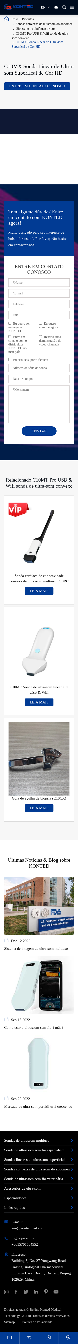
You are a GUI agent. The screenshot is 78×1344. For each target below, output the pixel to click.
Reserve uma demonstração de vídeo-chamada (50, 340)
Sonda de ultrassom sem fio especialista (34, 1150)
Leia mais (39, 591)
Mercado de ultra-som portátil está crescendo (38, 1106)
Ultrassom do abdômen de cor (35, 28)
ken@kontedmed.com (28, 1228)
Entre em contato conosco (37, 86)
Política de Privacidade (37, 1322)
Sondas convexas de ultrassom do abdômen (44, 24)
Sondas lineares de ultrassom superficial (34, 1160)
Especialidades (15, 1198)
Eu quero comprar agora (48, 325)
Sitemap (9, 1322)
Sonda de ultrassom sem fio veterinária (33, 1179)
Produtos (28, 19)
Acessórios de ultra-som (22, 1188)
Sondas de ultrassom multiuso (26, 1140)
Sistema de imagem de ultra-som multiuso (36, 948)
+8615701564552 (24, 1244)
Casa (15, 19)
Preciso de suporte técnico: (30, 360)
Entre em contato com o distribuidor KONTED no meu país (17, 344)
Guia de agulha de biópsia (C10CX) (39, 798)
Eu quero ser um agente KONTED (19, 327)
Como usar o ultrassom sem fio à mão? (33, 1027)
